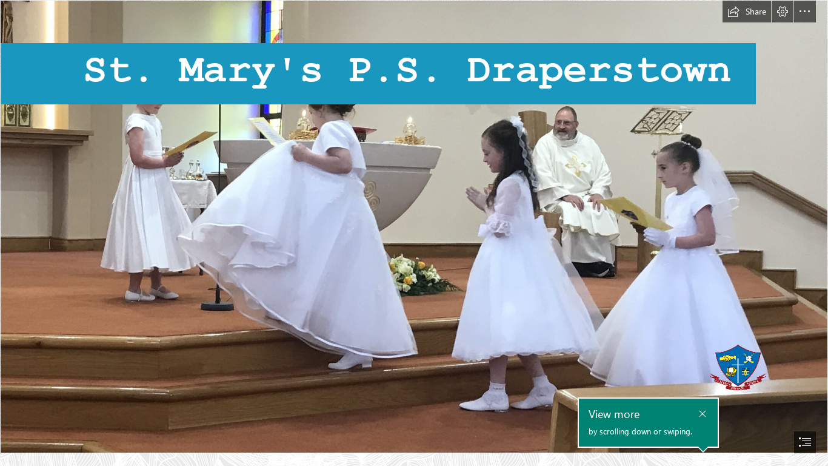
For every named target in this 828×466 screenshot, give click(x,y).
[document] (414, 233)
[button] (747, 11)
